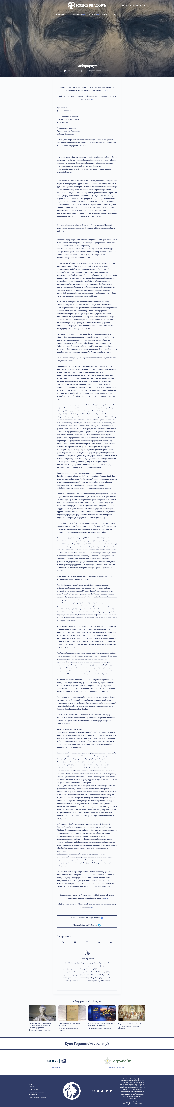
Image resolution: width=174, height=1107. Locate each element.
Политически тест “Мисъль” (37, 1097)
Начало (60, 14)
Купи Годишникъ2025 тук (87, 1043)
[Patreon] (140, 5)
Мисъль (107, 71)
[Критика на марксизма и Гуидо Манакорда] (72, 1013)
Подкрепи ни (56, 1068)
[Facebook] (119, 5)
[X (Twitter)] (133, 5)
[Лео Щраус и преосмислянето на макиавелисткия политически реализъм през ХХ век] (42, 1013)
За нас (105, 14)
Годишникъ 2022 (98, 71)
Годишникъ (76, 14)
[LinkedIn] (137, 5)
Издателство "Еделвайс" (117, 1067)
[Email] (111, 942)
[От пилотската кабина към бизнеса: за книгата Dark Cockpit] (102, 1013)
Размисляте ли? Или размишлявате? (131, 1024)
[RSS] (144, 5)
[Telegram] (126, 5)
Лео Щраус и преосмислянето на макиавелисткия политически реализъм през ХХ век (40, 1025)
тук (106, 90)
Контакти (32, 1087)
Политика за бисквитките (37, 1092)
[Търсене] (29, 5)
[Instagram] (123, 5)
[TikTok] (130, 5)
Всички (114, 14)
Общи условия (33, 1089)
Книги (94, 14)
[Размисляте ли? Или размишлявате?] (131, 1013)
